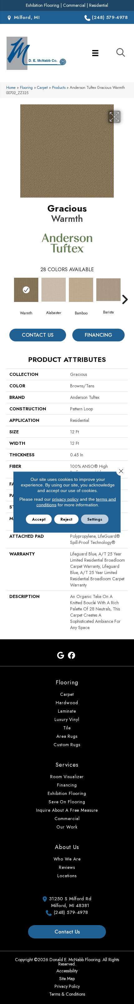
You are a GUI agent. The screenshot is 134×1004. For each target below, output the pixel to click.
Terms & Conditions (67, 994)
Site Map (67, 978)
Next (124, 290)
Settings (94, 519)
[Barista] (108, 290)
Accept (38, 519)
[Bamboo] (81, 289)
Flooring (26, 87)
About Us (67, 847)
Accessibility (67, 971)
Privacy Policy (67, 986)
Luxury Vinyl (67, 719)
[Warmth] (26, 289)
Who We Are (67, 859)
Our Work (66, 827)
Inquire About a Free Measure (67, 810)
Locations (67, 876)
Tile (67, 728)
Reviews (67, 867)
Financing (98, 335)
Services (67, 765)
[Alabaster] (53, 289)
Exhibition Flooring (42, 5)
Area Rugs (67, 736)
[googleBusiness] (60, 655)
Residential (98, 5)
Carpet (42, 87)
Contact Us (38, 335)
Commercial (74, 5)
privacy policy (65, 499)
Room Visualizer (67, 777)
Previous (9, 290)
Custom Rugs (67, 745)
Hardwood (67, 703)
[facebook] (71, 655)
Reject (66, 519)
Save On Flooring (67, 802)
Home (11, 87)
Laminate (67, 711)
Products (58, 87)
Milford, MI (26, 17)
